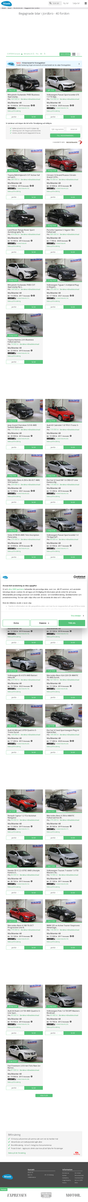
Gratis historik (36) (23, 1079)
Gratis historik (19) (23, 689)
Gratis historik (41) (23, 939)
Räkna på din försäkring (17, 1153)
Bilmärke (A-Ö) (29, 54)
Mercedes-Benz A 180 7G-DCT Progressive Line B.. (21, 926)
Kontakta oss (65, 1173)
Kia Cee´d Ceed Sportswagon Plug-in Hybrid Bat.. (63, 731)
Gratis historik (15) (23, 188)
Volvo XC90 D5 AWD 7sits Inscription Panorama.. (23, 536)
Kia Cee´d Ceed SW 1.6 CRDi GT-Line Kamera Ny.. (62, 481)
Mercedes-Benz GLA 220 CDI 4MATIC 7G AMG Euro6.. (62, 676)
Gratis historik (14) (62, 108)
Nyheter (64, 1175)
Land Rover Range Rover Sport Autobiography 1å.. (21, 231)
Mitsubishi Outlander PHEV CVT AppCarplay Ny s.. (21, 286)
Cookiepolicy (65, 1178)
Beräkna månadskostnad (30, 99)
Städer (10, 8)
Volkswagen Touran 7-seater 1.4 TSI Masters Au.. (62, 871)
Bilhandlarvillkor (79, 1175)
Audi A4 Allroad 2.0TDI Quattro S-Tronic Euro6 (22, 731)
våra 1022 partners (16, 589)
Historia (64, 1182)
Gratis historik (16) (23, 634)
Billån (76, 1182)
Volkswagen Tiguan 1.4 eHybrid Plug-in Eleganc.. (63, 286)
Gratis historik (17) (62, 548)
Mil (41, 54)
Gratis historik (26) (62, 884)
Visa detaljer (76, 616)
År (44, 54)
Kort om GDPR (78, 1180)
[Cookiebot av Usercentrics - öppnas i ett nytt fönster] (75, 577)
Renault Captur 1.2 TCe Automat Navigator (22, 816)
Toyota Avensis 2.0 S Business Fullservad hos (21, 340)
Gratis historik (21, 243)
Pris (37, 54)
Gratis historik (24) (62, 744)
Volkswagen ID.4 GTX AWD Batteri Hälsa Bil (22, 676)
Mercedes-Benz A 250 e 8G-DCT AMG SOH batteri (24, 481)
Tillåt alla (71, 623)
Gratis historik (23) (62, 1024)
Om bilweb (78, 1173)
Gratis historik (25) (23, 439)
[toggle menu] (86, 3)
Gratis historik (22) (62, 188)
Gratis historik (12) (23, 108)
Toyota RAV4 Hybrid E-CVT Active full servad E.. (24, 176)
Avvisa (16, 623)
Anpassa (42, 623)
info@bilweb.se (32, 1177)
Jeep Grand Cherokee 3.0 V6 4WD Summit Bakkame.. (22, 426)
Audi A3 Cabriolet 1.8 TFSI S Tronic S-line (63, 426)
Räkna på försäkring (14, 111)
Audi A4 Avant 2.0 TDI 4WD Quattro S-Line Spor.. (24, 1012)
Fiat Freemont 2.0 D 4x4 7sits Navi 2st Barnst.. (24, 1066)
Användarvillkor (79, 1178)
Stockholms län (18, 8)
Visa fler (44, 1095)
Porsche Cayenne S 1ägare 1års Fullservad (60, 231)
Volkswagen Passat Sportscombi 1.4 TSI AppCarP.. (62, 536)
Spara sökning (65, 54)
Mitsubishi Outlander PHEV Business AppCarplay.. (24, 95)
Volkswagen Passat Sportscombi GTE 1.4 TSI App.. (63, 95)
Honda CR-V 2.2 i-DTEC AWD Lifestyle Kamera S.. (24, 871)
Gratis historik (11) (23, 298)
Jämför (13, 117)
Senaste (17, 54)
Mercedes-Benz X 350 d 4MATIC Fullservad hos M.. (60, 816)
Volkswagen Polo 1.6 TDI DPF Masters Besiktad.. (63, 1012)
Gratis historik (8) (61, 689)
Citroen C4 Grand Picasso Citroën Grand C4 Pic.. (61, 176)
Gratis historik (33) (62, 439)
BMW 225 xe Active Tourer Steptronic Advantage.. (63, 926)
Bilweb (4, 8)
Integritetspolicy (66, 1180)
